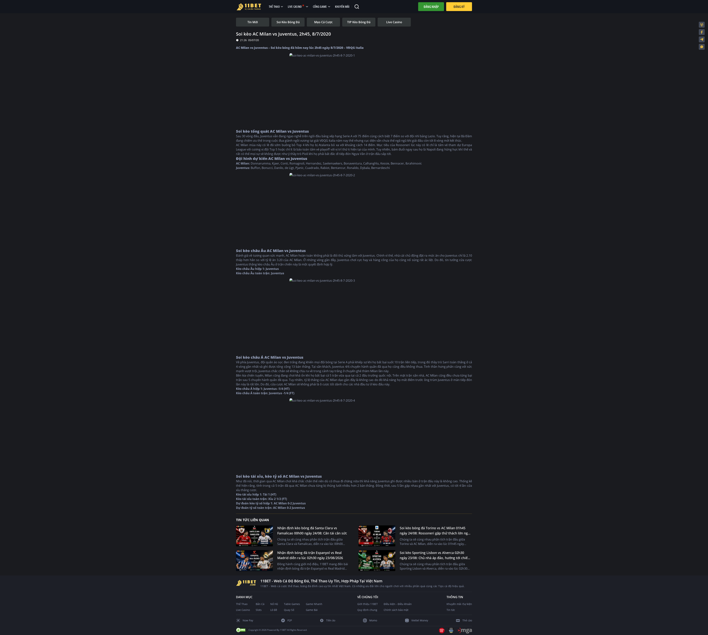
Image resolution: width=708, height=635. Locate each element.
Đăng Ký (459, 6)
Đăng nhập (431, 6)
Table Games (292, 604)
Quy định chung (367, 610)
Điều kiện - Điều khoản (398, 604)
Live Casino (243, 610)
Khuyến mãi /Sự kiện (459, 604)
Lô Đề (273, 610)
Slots (259, 610)
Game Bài (312, 610)
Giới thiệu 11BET (367, 604)
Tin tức (451, 610)
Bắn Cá (260, 604)
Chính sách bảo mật (396, 610)
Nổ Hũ (274, 604)
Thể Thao (241, 604)
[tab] (252, 22)
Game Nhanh (314, 604)
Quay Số (289, 610)
